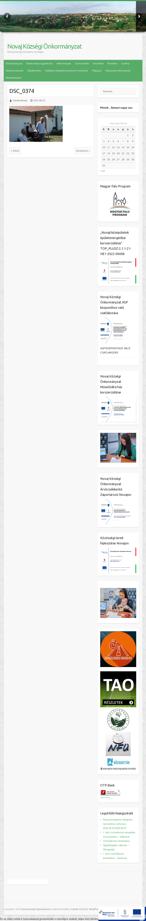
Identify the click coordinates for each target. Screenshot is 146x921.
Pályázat (96, 70)
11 (108, 147)
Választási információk (118, 70)
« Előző (15, 150)
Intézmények (64, 63)
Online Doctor (105, 798)
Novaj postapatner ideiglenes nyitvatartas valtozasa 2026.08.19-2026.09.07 (118, 824)
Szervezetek (82, 63)
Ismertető (98, 63)
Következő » (83, 150)
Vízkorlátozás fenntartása (116, 841)
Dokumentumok (15, 70)
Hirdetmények (13, 77)
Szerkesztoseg (20, 100)
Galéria (125, 63)
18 (108, 153)
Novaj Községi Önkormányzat (44, 46)
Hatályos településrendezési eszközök (66, 70)
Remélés (112, 63)
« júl (102, 170)
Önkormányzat (14, 63)
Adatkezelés (34, 70)
